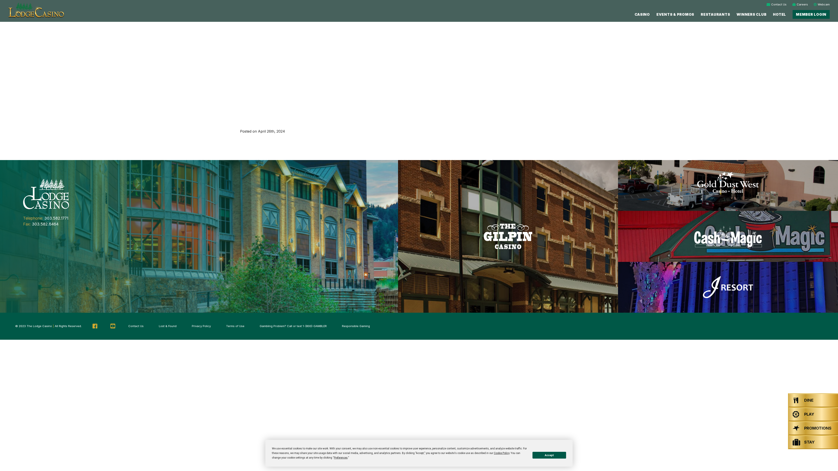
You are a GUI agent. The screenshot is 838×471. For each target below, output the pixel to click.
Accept (549, 455)
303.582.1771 (56, 218)
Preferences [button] (341, 457)
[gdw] (728, 185)
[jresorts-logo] (728, 287)
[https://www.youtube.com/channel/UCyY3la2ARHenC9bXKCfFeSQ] (112, 326)
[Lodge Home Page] (46, 193)
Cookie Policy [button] (501, 453)
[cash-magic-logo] (728, 236)
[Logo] (36, 10)
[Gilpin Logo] (508, 236)
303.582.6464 (45, 224)
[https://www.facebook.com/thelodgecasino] (95, 326)
